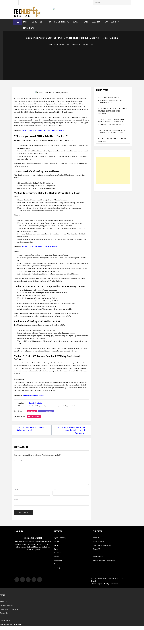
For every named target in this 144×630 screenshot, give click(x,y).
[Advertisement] (72, 61)
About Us (96, 538)
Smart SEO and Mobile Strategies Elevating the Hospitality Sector (110, 100)
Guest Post (96, 21)
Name (16, 489)
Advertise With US (112, 21)
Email (55, 489)
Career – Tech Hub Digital (102, 545)
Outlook (31, 411)
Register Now (28, 28)
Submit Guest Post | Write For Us (104, 560)
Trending (57, 568)
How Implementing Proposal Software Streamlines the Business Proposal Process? (111, 122)
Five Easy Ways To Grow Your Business (112, 140)
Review (85, 21)
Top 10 (48, 21)
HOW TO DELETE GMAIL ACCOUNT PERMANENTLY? (44, 130)
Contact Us (96, 549)
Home (25, 21)
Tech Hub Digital (87, 44)
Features (56, 541)
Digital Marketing (61, 21)
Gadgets (76, 21)
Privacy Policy (98, 556)
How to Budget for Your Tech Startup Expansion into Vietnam (112, 111)
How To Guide (36, 21)
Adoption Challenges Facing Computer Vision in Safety (112, 131)
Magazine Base (102, 584)
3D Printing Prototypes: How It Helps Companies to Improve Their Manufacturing (72, 430)
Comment (18, 461)
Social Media (58, 560)
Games (56, 549)
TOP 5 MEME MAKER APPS (33, 395)
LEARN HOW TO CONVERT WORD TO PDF (39, 246)
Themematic (113, 584)
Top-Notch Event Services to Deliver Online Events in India (30, 428)
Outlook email (46, 411)
